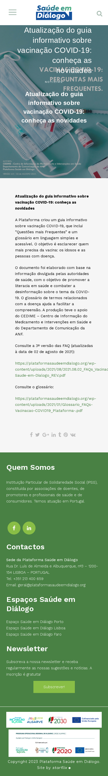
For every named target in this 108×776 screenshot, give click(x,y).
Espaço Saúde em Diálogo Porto (35, 621)
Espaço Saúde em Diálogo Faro (34, 634)
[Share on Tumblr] (59, 435)
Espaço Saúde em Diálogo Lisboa (35, 628)
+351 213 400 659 (28, 578)
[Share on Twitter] (37, 435)
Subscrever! (54, 687)
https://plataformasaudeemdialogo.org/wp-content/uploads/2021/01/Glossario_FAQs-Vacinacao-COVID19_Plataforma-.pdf (55, 404)
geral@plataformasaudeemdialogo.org (51, 585)
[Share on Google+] (45, 435)
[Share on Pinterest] (66, 435)
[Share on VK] (73, 435)
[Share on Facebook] (31, 435)
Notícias (54, 82)
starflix (59, 768)
